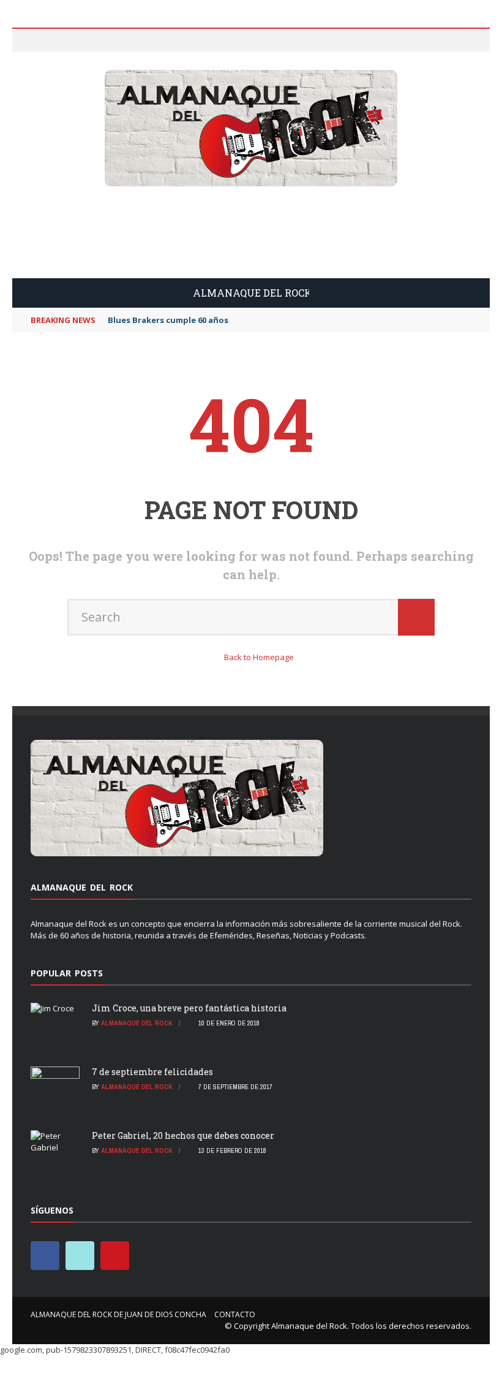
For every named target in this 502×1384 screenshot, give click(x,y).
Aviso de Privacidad (81, 120)
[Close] (27, 42)
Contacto (63, 145)
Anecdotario (57, 276)
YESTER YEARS (66, 169)
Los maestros (60, 251)
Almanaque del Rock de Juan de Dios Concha (131, 96)
